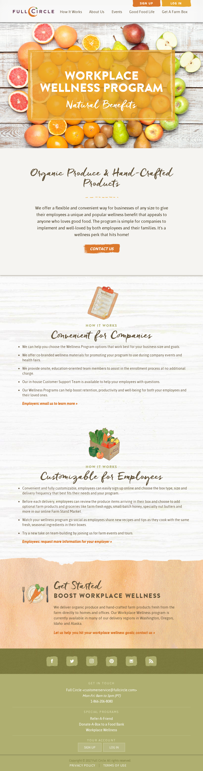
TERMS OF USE (115, 765)
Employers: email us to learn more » (49, 403)
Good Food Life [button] (141, 11)
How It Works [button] (71, 11)
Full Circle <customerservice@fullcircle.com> (101, 690)
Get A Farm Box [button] (174, 11)
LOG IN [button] (114, 747)
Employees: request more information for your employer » (67, 541)
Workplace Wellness (101, 730)
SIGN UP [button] (89, 747)
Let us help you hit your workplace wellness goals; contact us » (104, 632)
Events (117, 11)
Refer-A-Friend (101, 718)
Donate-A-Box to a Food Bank (101, 724)
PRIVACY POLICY (82, 765)
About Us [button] (96, 11)
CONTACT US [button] (101, 248)
